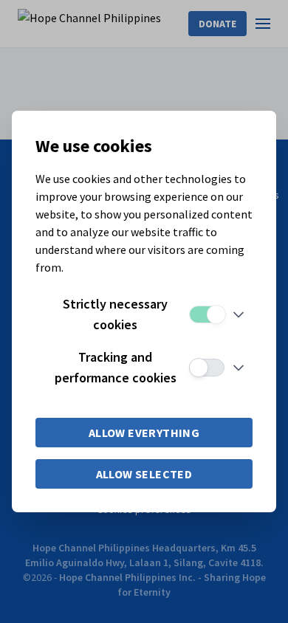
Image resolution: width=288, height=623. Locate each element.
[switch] (206, 314)
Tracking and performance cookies (115, 367)
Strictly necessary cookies (115, 314)
